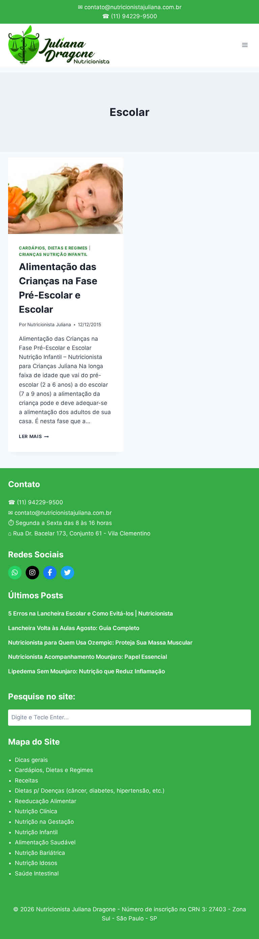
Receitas (26, 780)
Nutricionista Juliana (49, 324)
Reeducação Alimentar (45, 801)
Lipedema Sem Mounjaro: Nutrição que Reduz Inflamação (86, 671)
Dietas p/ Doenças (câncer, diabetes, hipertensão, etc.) (90, 790)
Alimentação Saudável (45, 842)
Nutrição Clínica (36, 811)
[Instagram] (32, 572)
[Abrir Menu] (244, 45)
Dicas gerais (31, 759)
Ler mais (34, 436)
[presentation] (65, 196)
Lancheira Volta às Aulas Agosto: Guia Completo (73, 628)
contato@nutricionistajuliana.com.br (63, 512)
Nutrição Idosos (36, 863)
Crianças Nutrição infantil (53, 254)
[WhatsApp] (15, 572)
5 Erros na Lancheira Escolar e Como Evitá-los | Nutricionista (90, 613)
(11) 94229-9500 (40, 502)
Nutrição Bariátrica (40, 852)
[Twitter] (67, 572)
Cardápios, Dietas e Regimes (53, 247)
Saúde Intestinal (37, 873)
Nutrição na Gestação (44, 821)
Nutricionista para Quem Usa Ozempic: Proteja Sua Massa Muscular (100, 642)
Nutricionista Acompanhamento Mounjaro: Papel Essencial (87, 656)
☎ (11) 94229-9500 (129, 16)
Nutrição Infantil (36, 832)
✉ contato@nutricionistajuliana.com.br (129, 7)
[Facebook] (50, 572)
